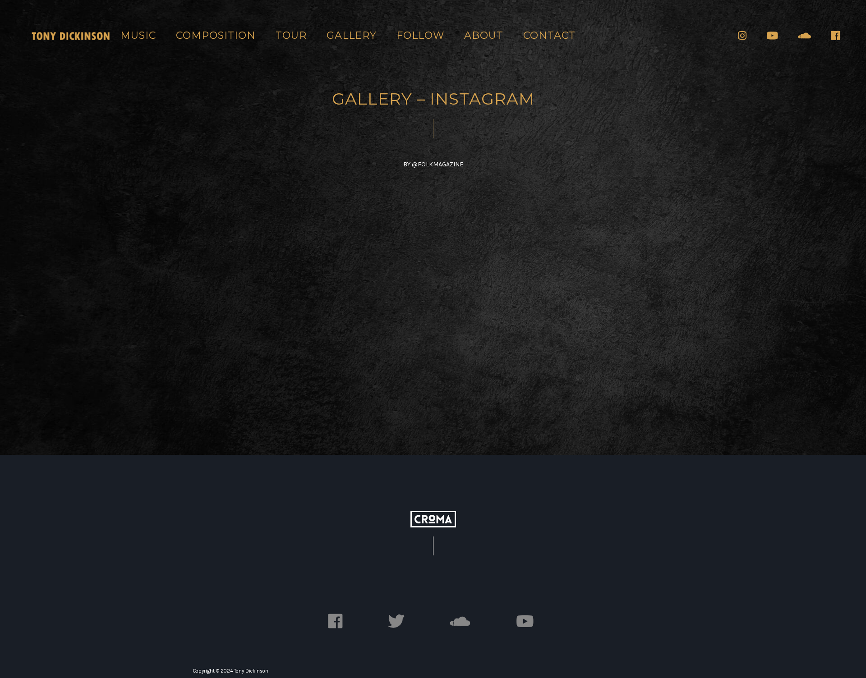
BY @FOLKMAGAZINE (433, 164)
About (483, 35)
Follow (420, 35)
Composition (216, 35)
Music (138, 35)
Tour (291, 35)
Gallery (352, 35)
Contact (549, 35)
